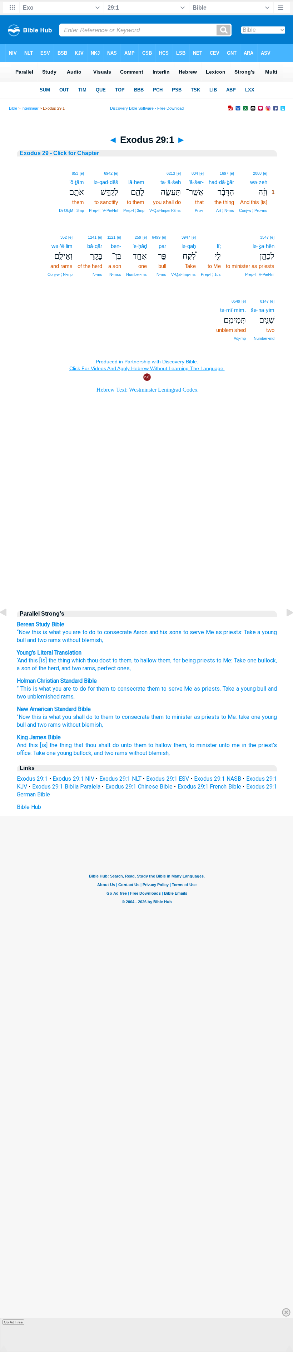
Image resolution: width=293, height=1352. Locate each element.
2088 (257, 173)
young (269, 632)
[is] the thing (54, 660)
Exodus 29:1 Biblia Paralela (66, 786)
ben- (116, 246)
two (21, 696)
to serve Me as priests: (212, 632)
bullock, (83, 753)
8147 (264, 301)
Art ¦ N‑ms (225, 210)
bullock (266, 660)
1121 (111, 237)
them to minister (171, 717)
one (251, 660)
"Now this (29, 717)
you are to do (79, 632)
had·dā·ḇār (221, 182)
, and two (70, 668)
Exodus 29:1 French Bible (209, 786)
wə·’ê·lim (62, 246)
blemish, (92, 724)
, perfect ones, (113, 668)
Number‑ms (136, 274)
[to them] (141, 172)
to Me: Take (230, 660)
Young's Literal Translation (49, 652)
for (91, 688)
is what (52, 632)
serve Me (180, 688)
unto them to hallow (146, 745)
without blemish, (82, 640)
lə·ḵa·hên (263, 246)
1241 (92, 237)
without (71, 724)
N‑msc (115, 274)
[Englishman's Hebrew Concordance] (143, 173)
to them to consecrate (122, 717)
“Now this (29, 632)
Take (250, 632)
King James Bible (39, 737)
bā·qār (94, 246)
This (25, 688)
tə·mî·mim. (233, 310)
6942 (108, 173)
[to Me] (217, 236)
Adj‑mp (240, 338)
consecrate (131, 688)
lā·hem (136, 182)
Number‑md (264, 338)
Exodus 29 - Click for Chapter (59, 153)
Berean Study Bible (40, 624)
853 (75, 173)
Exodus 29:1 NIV (73, 778)
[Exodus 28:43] (9, 628)
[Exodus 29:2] (284, 628)
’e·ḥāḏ (140, 246)
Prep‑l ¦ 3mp (133, 210)
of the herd (44, 668)
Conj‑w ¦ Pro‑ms (253, 210)
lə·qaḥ (189, 246)
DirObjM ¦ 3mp (71, 210)
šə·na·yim (262, 310)
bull (21, 640)
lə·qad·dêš (106, 182)
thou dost (98, 660)
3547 (264, 237)
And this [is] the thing (44, 745)
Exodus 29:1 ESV (167, 778)
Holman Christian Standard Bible (57, 680)
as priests (207, 688)
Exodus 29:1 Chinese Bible (139, 786)
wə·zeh (258, 182)
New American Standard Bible (54, 709)
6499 (156, 237)
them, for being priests (186, 660)
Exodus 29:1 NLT (120, 778)
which (78, 660)
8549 (236, 301)
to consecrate (114, 632)
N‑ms (161, 274)
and (272, 688)
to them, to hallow (134, 660)
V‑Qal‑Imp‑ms (183, 274)
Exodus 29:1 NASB (217, 778)
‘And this (27, 660)
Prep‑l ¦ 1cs (211, 274)
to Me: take (235, 717)
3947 (186, 237)
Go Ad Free (13, 1322)
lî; (219, 246)
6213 (171, 173)
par (162, 246)
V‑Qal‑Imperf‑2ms (165, 210)
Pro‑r (199, 210)
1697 (224, 173)
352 (63, 237)
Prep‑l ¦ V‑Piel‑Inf (103, 210)
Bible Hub (29, 807)
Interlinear (30, 108)
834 (195, 173)
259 (138, 237)
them (102, 688)
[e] (265, 173)
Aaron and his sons (157, 632)
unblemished (44, 696)
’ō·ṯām (76, 182)
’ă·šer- (196, 182)
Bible (13, 108)
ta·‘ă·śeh (170, 182)
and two (37, 640)
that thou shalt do (96, 745)
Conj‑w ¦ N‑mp (60, 274)
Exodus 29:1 (32, 778)
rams (54, 640)
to (113, 688)
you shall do (77, 717)
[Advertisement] (147, 543)
